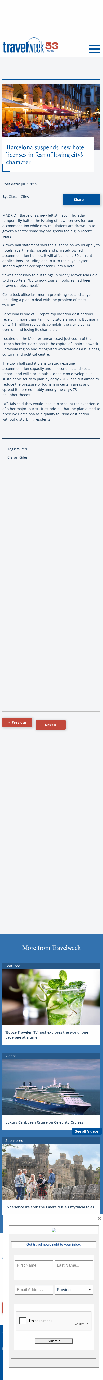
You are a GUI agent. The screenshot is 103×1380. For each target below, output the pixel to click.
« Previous (17, 722)
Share (79, 199)
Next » (50, 724)
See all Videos (87, 1131)
